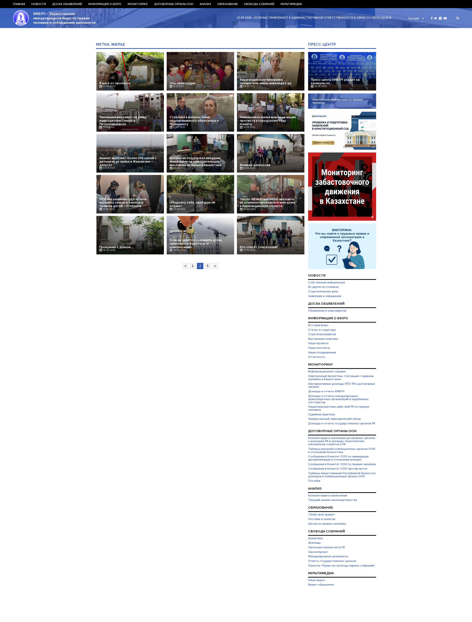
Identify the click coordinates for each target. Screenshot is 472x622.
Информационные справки (327, 371)
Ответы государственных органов (332, 561)
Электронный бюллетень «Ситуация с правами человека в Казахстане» (341, 377)
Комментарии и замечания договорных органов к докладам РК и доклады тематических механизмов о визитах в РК (341, 441)
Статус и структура (322, 329)
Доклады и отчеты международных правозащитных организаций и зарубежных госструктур (338, 399)
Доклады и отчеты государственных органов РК (341, 423)
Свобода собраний (259, 4)
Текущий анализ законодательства (332, 500)
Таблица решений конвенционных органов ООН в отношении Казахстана (341, 450)
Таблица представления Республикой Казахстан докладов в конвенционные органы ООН (342, 475)
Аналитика (315, 538)
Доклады (314, 542)
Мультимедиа (291, 4)
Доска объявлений (67, 4)
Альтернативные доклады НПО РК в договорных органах (341, 385)
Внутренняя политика (323, 338)
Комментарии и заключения (327, 495)
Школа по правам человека (327, 523)
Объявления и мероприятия (327, 310)
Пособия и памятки (321, 519)
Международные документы (328, 556)
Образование (227, 4)
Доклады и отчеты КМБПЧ (326, 391)
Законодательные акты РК (326, 547)
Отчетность (316, 357)
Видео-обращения (321, 584)
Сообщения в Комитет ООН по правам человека (342, 464)
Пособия (314, 480)
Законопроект (318, 552)
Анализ (205, 4)
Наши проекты (318, 343)
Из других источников (323, 287)
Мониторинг (138, 4)
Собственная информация (326, 282)
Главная (19, 4)
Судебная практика (321, 414)
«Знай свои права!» (321, 514)
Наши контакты (319, 348)
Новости (38, 4)
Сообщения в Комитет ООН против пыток (337, 468)
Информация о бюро (104, 4)
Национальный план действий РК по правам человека (338, 408)
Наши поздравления (322, 352)
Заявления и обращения (324, 296)
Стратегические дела (323, 291)
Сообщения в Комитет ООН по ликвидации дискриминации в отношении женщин (338, 458)
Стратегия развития (322, 334)
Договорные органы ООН (173, 4)
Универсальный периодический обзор (334, 419)
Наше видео (316, 580)
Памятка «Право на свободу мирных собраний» (341, 565)
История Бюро (318, 325)
